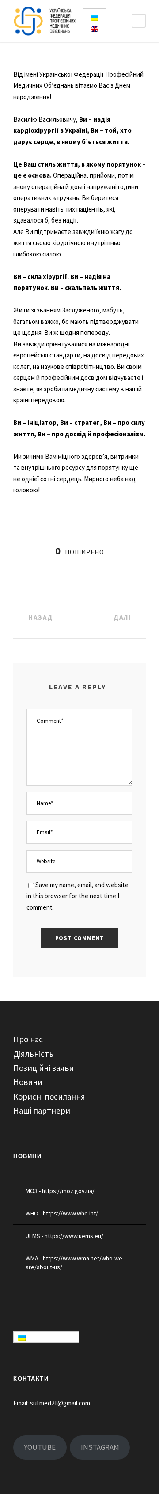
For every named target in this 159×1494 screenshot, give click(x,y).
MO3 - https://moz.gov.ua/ (60, 1191)
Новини (27, 1082)
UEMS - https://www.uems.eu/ (64, 1236)
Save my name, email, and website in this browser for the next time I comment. (77, 896)
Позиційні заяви (43, 1068)
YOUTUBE (40, 1447)
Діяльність (33, 1053)
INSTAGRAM (100, 1447)
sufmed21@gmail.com (60, 1403)
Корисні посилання (49, 1096)
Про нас (28, 1039)
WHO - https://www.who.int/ (62, 1213)
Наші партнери (41, 1110)
